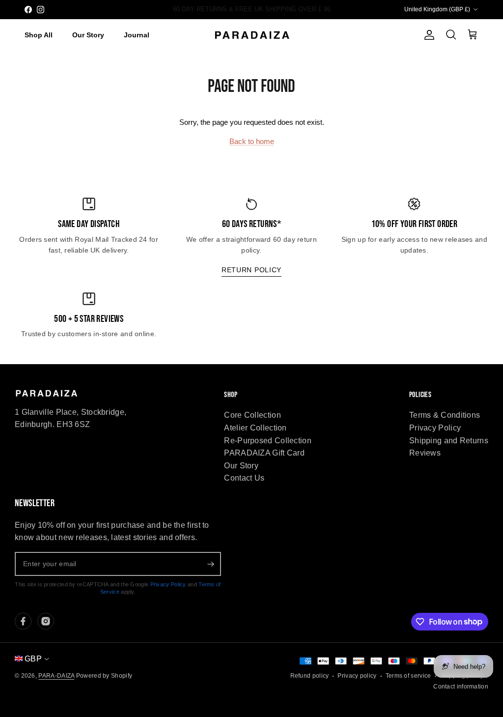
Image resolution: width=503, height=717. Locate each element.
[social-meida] (23, 621)
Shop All (39, 35)
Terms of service (408, 675)
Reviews (425, 453)
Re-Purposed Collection (267, 440)
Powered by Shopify (104, 675)
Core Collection (252, 415)
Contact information (460, 686)
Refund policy (309, 675)
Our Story (88, 35)
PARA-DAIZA (56, 675)
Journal (136, 35)
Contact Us (244, 478)
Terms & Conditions (444, 415)
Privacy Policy (435, 428)
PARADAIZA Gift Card (264, 453)
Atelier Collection (255, 428)
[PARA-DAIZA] (252, 35)
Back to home (251, 141)
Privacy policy (356, 675)
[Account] (427, 35)
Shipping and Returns (448, 440)
